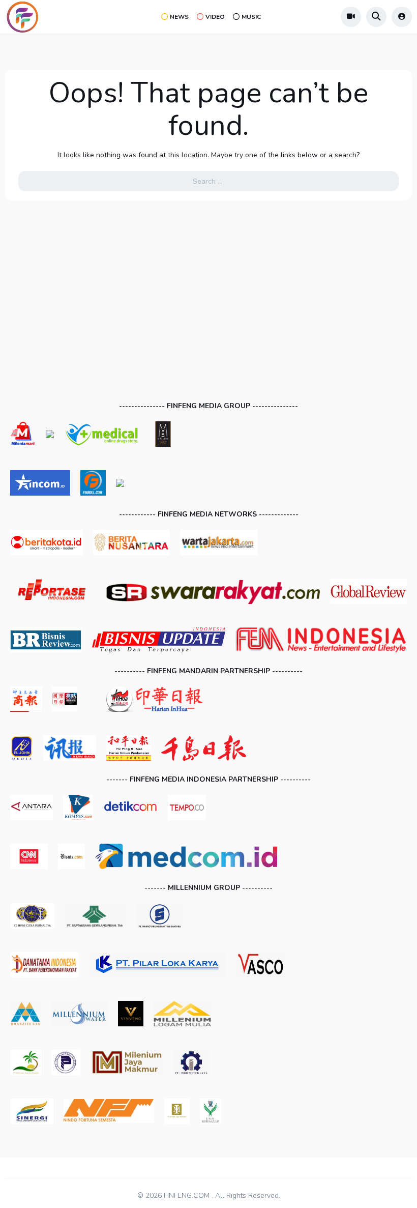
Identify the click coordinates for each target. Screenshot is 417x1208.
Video (215, 17)
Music (251, 17)
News (179, 17)
